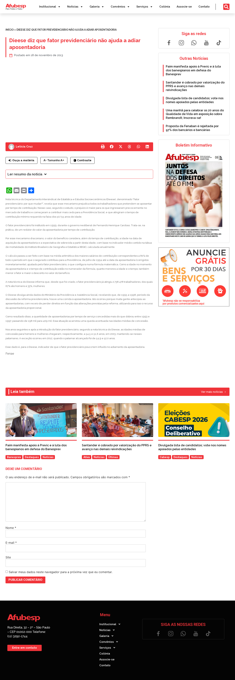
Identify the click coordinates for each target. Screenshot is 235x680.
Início (10, 29)
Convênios (118, 6)
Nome (11, 527)
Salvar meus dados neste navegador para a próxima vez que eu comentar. (60, 571)
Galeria (95, 6)
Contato (204, 6)
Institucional (47, 6)
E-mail (11, 542)
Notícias (72, 6)
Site (8, 557)
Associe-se (184, 6)
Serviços (142, 6)
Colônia (164, 6)
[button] (103, 147)
